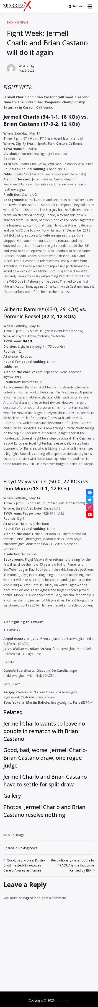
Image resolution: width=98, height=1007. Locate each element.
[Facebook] (89, 492)
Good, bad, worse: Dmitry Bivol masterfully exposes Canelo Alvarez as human (24, 865)
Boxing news (17, 22)
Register (78, 6)
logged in (29, 898)
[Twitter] (89, 500)
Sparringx (62, 1000)
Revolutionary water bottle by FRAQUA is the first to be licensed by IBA (73, 865)
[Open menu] (90, 6)
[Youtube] (89, 514)
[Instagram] (89, 507)
